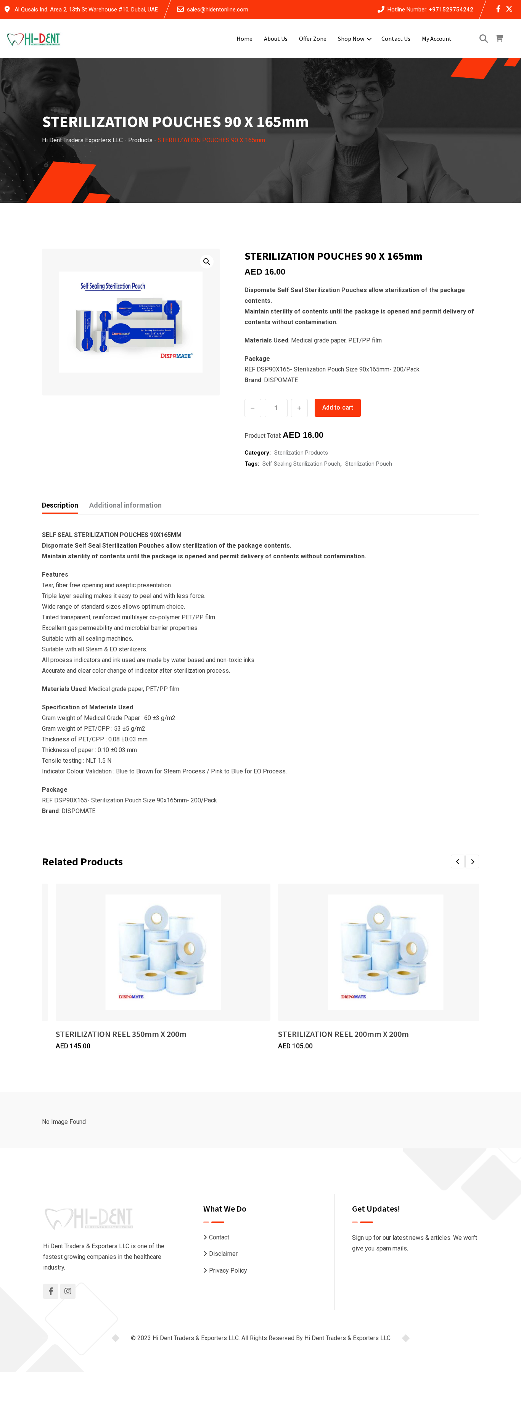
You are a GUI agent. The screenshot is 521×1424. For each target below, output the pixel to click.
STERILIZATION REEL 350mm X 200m (121, 1034)
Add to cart (338, 407)
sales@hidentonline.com (217, 9)
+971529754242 (451, 9)
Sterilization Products (301, 452)
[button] (207, 261)
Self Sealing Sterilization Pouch (301, 463)
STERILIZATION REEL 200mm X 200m (343, 1034)
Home (244, 38)
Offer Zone (312, 38)
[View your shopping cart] (499, 38)
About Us (276, 38)
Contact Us (395, 38)
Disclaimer (223, 1253)
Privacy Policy (228, 1270)
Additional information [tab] (125, 505)
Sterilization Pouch (368, 463)
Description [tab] (60, 505)
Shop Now (351, 38)
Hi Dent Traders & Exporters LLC (347, 1338)
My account (437, 38)
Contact (219, 1237)
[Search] (483, 38)
